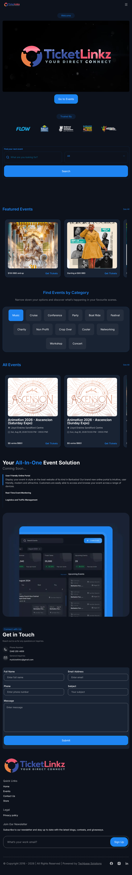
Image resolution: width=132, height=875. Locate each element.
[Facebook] (111, 863)
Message (9, 700)
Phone (7, 686)
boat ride (94, 315)
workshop (56, 343)
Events (6, 791)
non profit (42, 329)
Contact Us (9, 796)
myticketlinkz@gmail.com (21, 659)
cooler (86, 329)
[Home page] (20, 5)
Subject (72, 686)
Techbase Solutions (90, 863)
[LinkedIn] (127, 863)
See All (126, 209)
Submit (66, 740)
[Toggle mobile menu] (126, 4)
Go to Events (66, 99)
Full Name (9, 671)
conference (55, 315)
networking (108, 329)
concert (77, 343)
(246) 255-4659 (17, 651)
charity (21, 329)
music (15, 315)
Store (6, 801)
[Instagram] (119, 863)
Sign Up (119, 842)
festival (115, 315)
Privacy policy (10, 815)
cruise (34, 315)
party (75, 315)
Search (66, 171)
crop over (65, 329)
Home (6, 786)
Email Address (76, 671)
